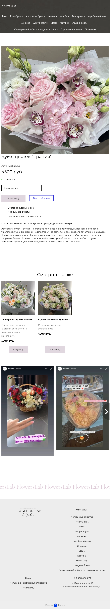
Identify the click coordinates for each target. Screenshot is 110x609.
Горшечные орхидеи (71, 29)
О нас (28, 578)
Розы (4, 16)
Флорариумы (78, 16)
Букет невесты (40, 22)
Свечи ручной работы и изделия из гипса (36, 29)
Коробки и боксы (97, 16)
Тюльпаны (90, 29)
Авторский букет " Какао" (17, 319)
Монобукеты (16, 16)
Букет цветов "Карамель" (53, 319)
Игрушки (64, 22)
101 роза (25, 22)
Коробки (64, 16)
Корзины (52, 16)
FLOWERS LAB (8, 6)
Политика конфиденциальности (28, 583)
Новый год (82, 560)
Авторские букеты (35, 16)
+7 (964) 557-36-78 (82, 578)
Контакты (28, 587)
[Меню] (105, 5)
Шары (54, 22)
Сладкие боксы (80, 22)
